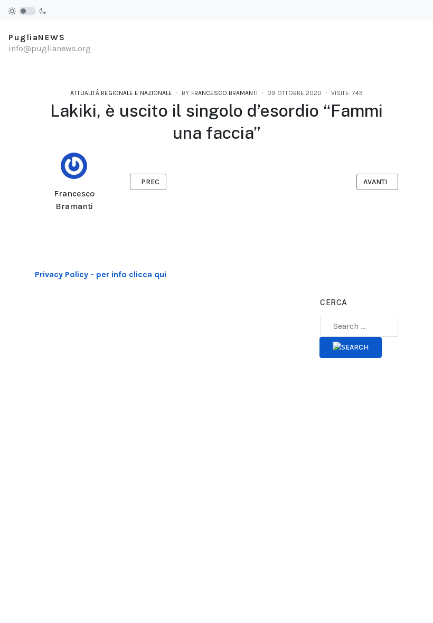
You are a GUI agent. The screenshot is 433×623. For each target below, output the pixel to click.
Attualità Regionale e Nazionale (121, 93)
